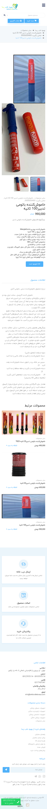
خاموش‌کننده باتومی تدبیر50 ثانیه (32, 483)
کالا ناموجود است (34, 264)
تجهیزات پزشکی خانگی (38, 718)
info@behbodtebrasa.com (35, 694)
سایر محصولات (26, 30)
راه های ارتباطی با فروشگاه (36, 744)
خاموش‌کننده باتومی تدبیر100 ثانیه (32, 525)
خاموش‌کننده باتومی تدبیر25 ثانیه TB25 (30, 441)
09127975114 (28, 676)
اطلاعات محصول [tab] (37, 280)
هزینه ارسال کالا (40, 741)
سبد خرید (30, 21)
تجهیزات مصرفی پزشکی (37, 708)
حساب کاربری (15, 21)
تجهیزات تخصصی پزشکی (37, 715)
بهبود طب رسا (40, 30)
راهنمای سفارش (40, 734)
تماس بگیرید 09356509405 (31, 35)
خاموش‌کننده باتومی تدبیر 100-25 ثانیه (27, 33)
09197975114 (39, 676)
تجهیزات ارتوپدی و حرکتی (36, 711)
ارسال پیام (41, 688)
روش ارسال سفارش (38, 738)
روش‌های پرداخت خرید (37, 750)
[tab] (37, 184)
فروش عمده (41, 747)
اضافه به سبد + (11, 445)
